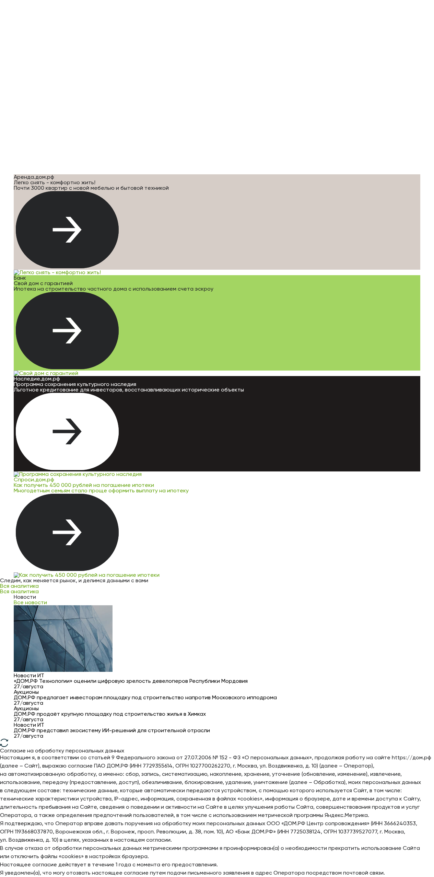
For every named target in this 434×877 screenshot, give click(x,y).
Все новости (30, 602)
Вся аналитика (19, 586)
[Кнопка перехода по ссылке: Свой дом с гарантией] (67, 331)
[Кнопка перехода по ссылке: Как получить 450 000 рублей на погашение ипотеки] (67, 532)
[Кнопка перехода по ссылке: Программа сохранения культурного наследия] (67, 432)
